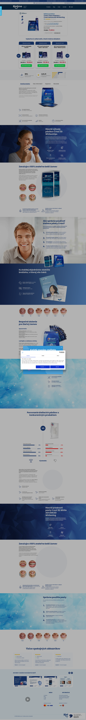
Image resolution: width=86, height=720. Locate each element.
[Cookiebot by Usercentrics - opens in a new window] (60, 352)
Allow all (57, 366)
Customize (42, 366)
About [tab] (58, 355)
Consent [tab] (28, 355)
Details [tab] (43, 355)
